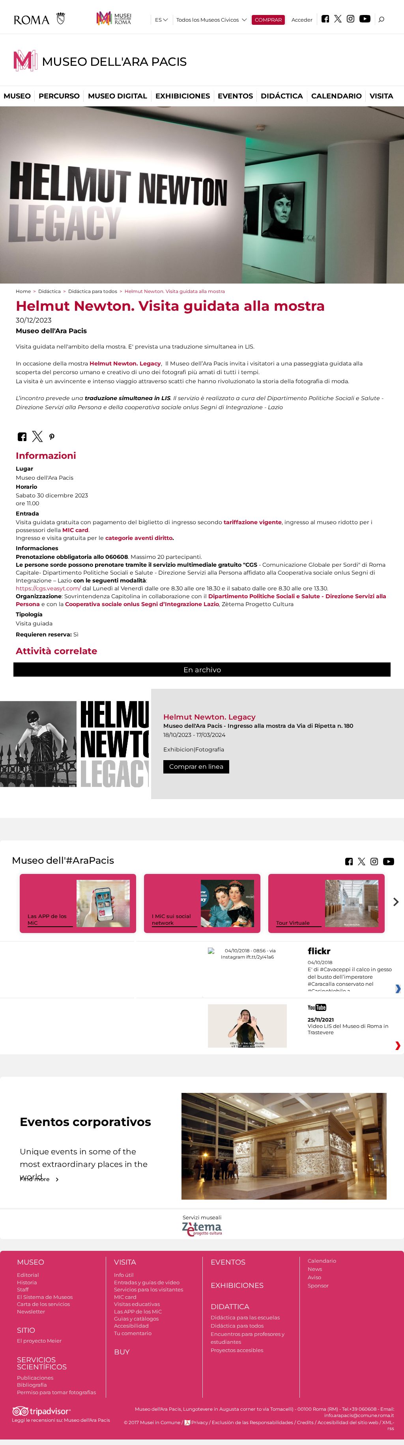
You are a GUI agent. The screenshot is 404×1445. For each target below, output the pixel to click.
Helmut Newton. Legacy (209, 717)
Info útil (124, 1275)
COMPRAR (268, 20)
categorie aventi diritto (138, 538)
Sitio (26, 1330)
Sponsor (318, 1285)
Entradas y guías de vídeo (147, 1282)
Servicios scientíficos (42, 1363)
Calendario (336, 96)
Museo (17, 96)
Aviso (314, 1277)
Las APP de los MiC (138, 1311)
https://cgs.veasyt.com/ (48, 588)
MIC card (125, 1297)
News (315, 1269)
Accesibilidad (131, 1326)
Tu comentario (133, 1333)
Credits (305, 1422)
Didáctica (282, 96)
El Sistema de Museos (45, 1297)
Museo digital (117, 96)
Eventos (235, 96)
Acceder (302, 20)
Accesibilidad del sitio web (348, 1422)
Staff (22, 1289)
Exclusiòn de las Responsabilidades (252, 1422)
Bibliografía (32, 1385)
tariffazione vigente (253, 522)
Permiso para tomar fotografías (56, 1392)
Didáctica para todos (92, 291)
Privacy (199, 1422)
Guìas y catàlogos (136, 1318)
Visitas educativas (137, 1304)
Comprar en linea (196, 766)
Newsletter (31, 1311)
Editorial (28, 1275)
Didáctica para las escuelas (245, 1317)
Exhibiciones (182, 96)
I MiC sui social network (171, 919)
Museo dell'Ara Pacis (114, 61)
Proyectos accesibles (237, 1350)
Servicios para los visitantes (148, 1289)
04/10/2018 (350, 977)
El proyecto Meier (39, 1340)
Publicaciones (35, 1378)
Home (23, 291)
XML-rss (388, 1425)
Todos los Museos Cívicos (207, 20)
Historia (27, 1282)
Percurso (59, 96)
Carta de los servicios (43, 1304)
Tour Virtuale (293, 923)
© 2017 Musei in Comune (152, 1422)
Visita (381, 96)
